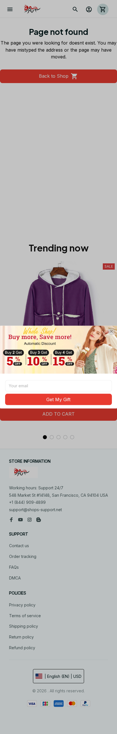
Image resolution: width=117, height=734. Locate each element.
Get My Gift (58, 399)
